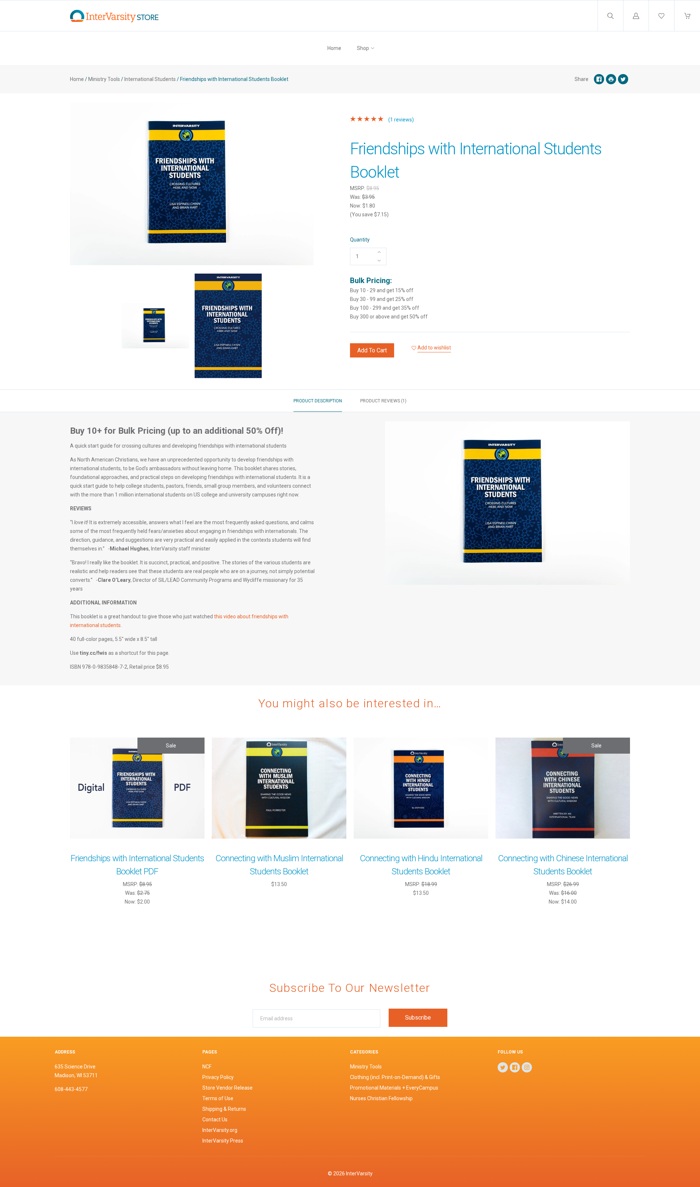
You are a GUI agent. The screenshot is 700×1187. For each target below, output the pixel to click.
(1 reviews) (400, 120)
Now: (356, 206)
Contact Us (215, 1119)
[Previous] (79, 327)
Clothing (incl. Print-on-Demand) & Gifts (395, 1077)
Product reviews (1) (383, 400)
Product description (317, 400)
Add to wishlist (434, 348)
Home (334, 48)
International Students (150, 79)
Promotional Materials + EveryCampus (394, 1088)
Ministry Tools (104, 79)
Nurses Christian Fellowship (381, 1098)
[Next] (305, 327)
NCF (206, 1067)
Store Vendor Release (227, 1088)
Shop (363, 48)
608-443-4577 (71, 1089)
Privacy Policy (218, 1077)
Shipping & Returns (224, 1109)
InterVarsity (359, 1173)
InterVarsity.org (219, 1130)
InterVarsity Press (222, 1141)
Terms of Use (217, 1098)
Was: (356, 197)
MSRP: (358, 188)
